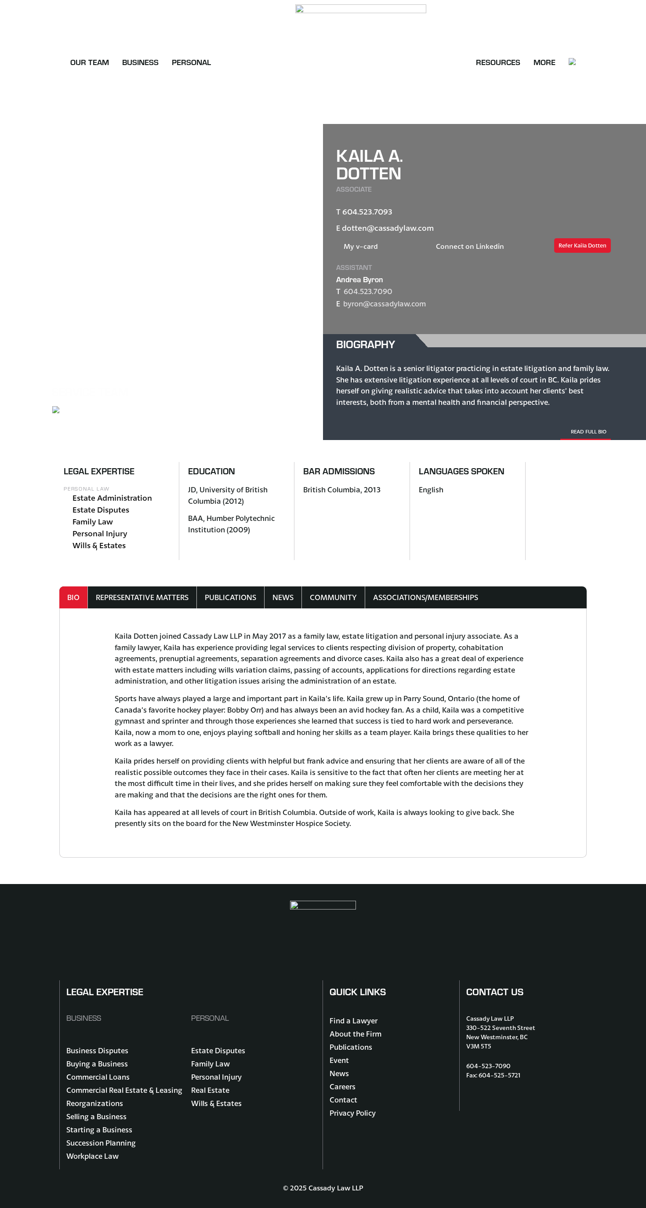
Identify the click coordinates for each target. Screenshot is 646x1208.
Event (339, 1060)
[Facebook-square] (472, 1097)
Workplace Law (92, 1156)
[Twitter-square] (488, 1097)
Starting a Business (99, 1129)
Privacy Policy (353, 1112)
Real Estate (210, 1090)
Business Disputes (97, 1050)
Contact (343, 1099)
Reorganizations (94, 1103)
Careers (343, 1086)
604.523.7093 (367, 212)
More (544, 62)
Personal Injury (100, 533)
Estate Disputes (101, 510)
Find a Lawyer (353, 1020)
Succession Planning (101, 1142)
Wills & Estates (99, 545)
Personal (191, 62)
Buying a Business (97, 1063)
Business (140, 62)
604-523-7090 (488, 1066)
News (339, 1073)
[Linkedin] (503, 1097)
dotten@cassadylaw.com (388, 228)
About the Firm (355, 1033)
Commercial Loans (98, 1076)
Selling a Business (96, 1116)
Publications (351, 1047)
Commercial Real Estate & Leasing (124, 1090)
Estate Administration (112, 498)
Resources (498, 62)
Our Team (89, 62)
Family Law (93, 522)
